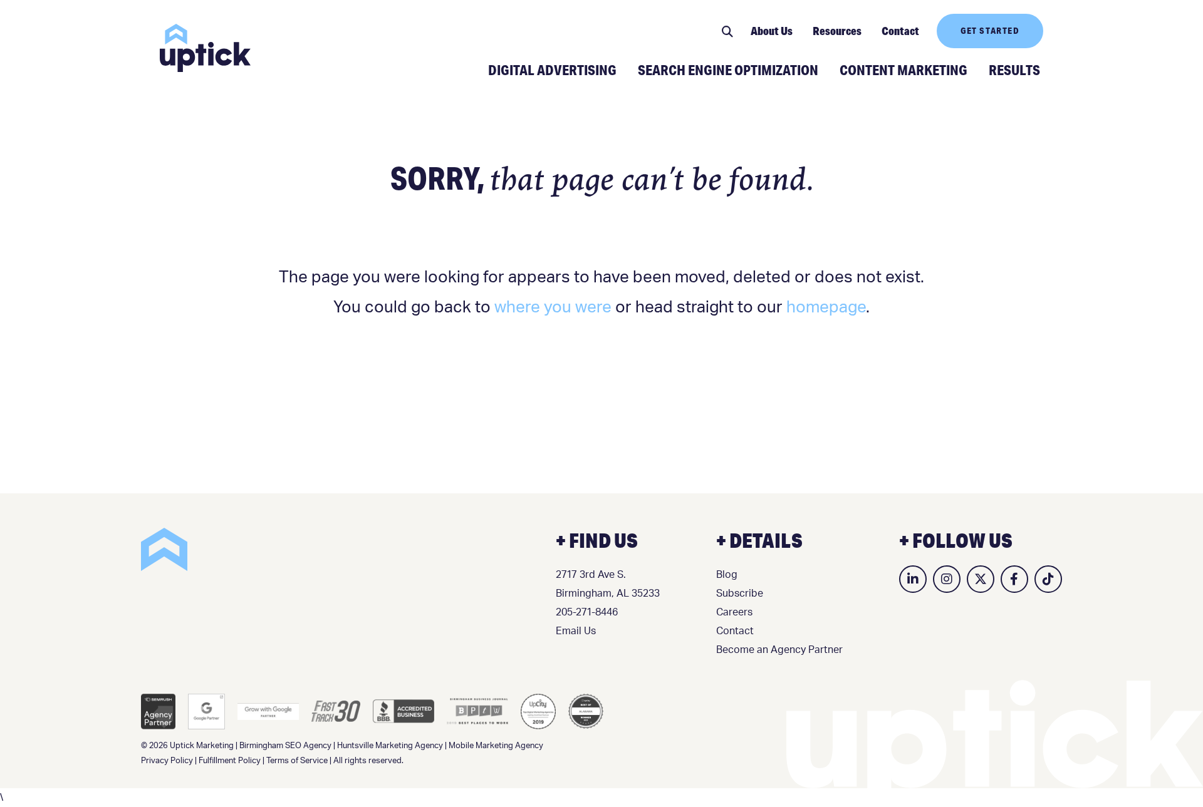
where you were (553, 307)
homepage (826, 307)
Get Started (990, 30)
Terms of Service (297, 761)
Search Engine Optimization (728, 69)
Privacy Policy (167, 761)
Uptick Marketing (205, 48)
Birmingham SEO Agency (285, 746)
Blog (726, 575)
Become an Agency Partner (779, 650)
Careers (734, 612)
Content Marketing (903, 69)
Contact (900, 30)
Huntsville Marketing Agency (390, 746)
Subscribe (739, 594)
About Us (772, 30)
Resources (837, 30)
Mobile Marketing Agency (496, 746)
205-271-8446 (587, 612)
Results (1014, 69)
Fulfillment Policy (230, 761)
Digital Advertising (552, 69)
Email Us (576, 631)
